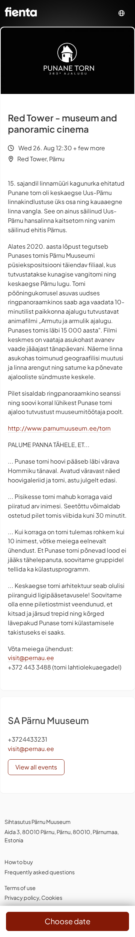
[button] (121, 13)
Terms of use (20, 887)
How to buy (18, 861)
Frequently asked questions (39, 872)
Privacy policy (21, 897)
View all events (36, 767)
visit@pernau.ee (31, 658)
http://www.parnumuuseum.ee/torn (59, 428)
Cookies (51, 897)
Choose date (67, 921)
